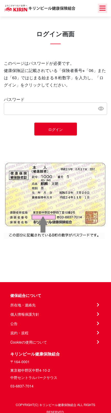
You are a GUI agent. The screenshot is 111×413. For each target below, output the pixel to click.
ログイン (55, 129)
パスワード (14, 99)
